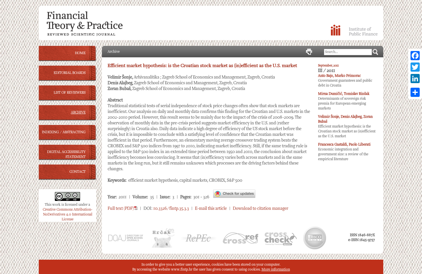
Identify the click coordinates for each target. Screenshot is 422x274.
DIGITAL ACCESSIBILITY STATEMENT (66, 154)
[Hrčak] (163, 246)
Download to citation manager (260, 208)
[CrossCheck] (281, 244)
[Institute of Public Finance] (354, 34)
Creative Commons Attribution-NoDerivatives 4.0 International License (67, 215)
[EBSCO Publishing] (314, 248)
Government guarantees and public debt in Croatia (345, 81)
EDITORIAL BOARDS (70, 73)
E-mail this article (211, 208)
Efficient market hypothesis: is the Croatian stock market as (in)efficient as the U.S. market (346, 126)
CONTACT (77, 172)
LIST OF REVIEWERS (70, 93)
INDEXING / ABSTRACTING (64, 132)
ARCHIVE (78, 112)
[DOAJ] (125, 240)
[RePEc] (198, 241)
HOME (80, 53)
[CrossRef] (240, 242)
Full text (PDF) (121, 208)
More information (276, 269)
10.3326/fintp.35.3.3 (171, 208)
